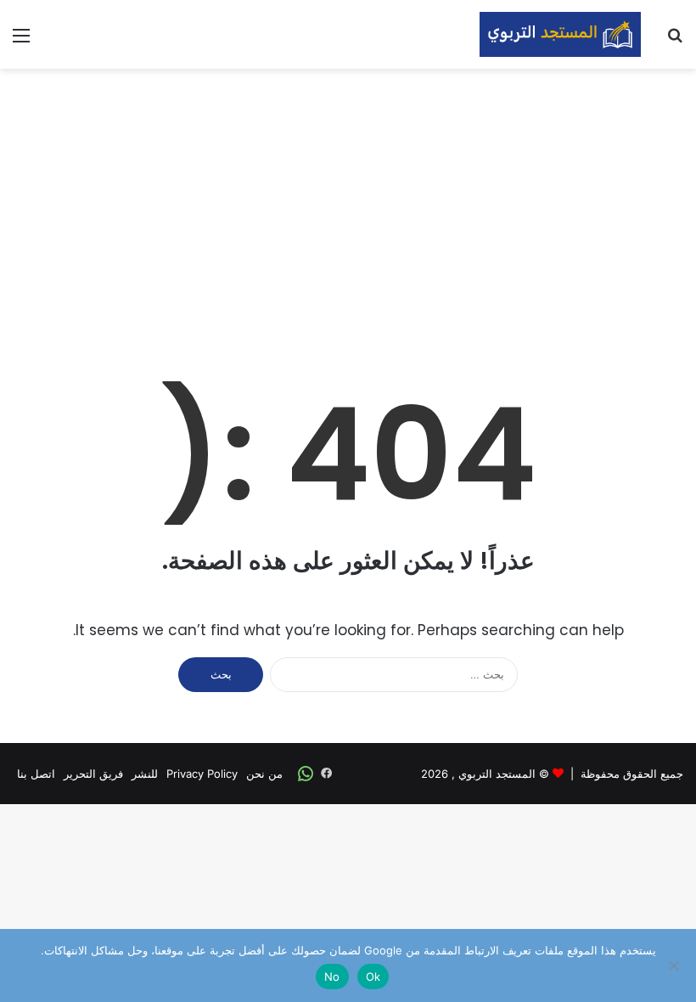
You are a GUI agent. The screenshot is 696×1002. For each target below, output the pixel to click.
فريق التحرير (93, 773)
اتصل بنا (36, 773)
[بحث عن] (674, 41)
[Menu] (21, 41)
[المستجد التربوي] (560, 34)
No (332, 976)
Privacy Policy (202, 773)
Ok (373, 976)
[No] (674, 965)
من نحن (264, 773)
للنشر (145, 773)
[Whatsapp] (305, 773)
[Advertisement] (348, 205)
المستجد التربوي (497, 773)
